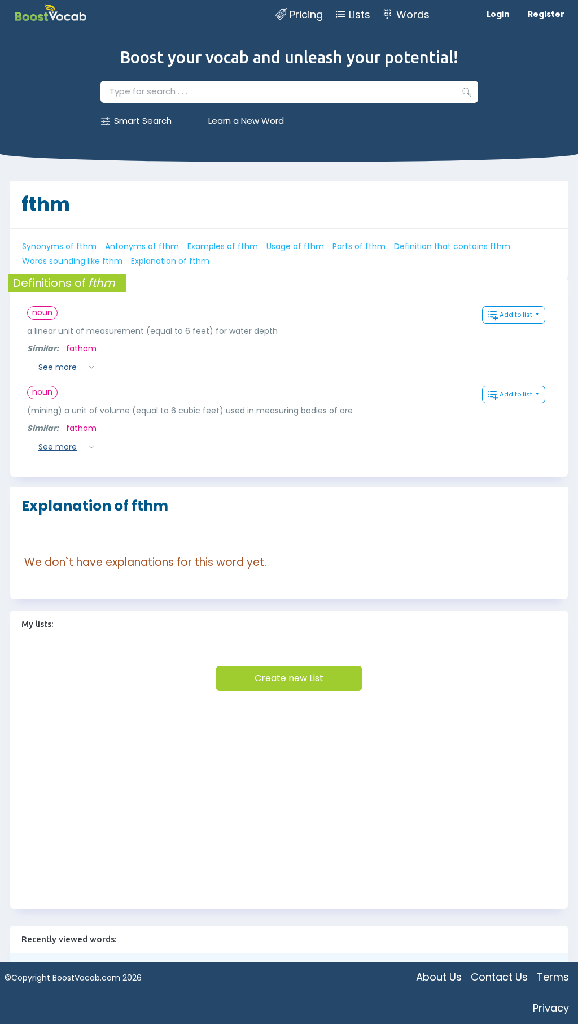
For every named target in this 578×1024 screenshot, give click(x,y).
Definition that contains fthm (452, 246)
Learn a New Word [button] (246, 121)
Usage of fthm (295, 246)
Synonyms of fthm (59, 246)
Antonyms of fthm (142, 246)
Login (498, 14)
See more (57, 367)
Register (546, 14)
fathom (81, 348)
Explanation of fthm (170, 261)
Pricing (306, 14)
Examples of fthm (222, 246)
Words (413, 14)
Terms (553, 977)
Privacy (551, 1008)
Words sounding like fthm (72, 261)
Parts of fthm (359, 246)
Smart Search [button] (143, 121)
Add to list (517, 314)
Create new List (289, 678)
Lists (359, 14)
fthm (45, 204)
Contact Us (499, 977)
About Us (439, 977)
